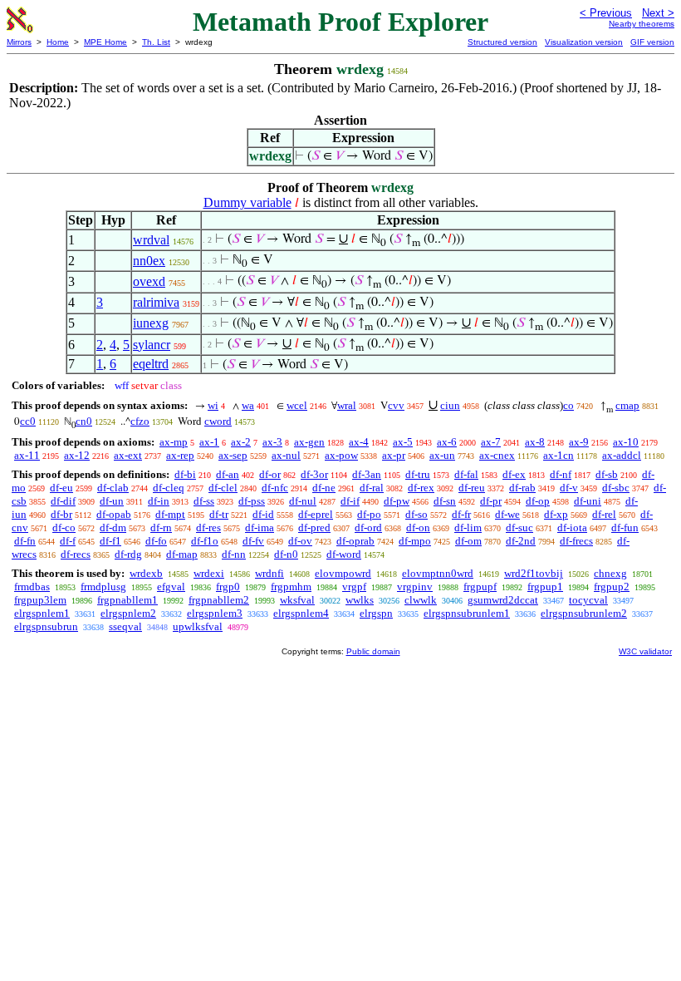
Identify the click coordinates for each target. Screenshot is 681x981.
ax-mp (173, 442)
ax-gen (309, 442)
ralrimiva (156, 302)
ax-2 (241, 442)
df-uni (587, 501)
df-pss (251, 501)
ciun (450, 405)
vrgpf (354, 586)
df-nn (234, 554)
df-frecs (576, 541)
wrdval (151, 240)
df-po (369, 514)
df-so (416, 514)
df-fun (625, 527)
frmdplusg (103, 586)
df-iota (572, 527)
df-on (418, 527)
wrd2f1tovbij (533, 573)
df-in (158, 501)
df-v (569, 487)
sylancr (151, 345)
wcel (297, 405)
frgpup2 (612, 586)
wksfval (297, 600)
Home (58, 42)
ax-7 (491, 442)
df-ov (300, 541)
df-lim (468, 527)
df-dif (63, 501)
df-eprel (315, 514)
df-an (227, 474)
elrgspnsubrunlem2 (584, 613)
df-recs (76, 554)
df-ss (204, 501)
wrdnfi (269, 573)
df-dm (113, 527)
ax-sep (232, 455)
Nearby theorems (641, 23)
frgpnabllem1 (127, 600)
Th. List (156, 42)
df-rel (604, 514)
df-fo (156, 541)
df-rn (161, 527)
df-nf (560, 474)
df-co (64, 527)
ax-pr (393, 455)
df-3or (314, 474)
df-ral (372, 487)
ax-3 (272, 442)
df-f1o (204, 541)
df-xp (556, 514)
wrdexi (209, 573)
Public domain (373, 651)
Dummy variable (247, 202)
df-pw (396, 501)
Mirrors (19, 42)
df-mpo (415, 541)
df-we (507, 514)
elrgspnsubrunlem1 (467, 613)
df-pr (491, 501)
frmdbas (32, 586)
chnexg (610, 573)
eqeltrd (151, 364)
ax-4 (359, 442)
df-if (350, 501)
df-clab (113, 487)
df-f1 (110, 541)
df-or (270, 474)
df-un (112, 501)
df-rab (522, 487)
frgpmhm (291, 586)
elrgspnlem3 (215, 613)
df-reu (471, 487)
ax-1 (209, 442)
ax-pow (341, 455)
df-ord (368, 527)
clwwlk (420, 600)
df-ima (259, 527)
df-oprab (355, 541)
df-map (182, 554)
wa (248, 405)
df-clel (223, 487)
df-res (208, 527)
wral (346, 405)
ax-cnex (497, 455)
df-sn (445, 501)
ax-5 (403, 442)
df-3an (366, 474)
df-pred (314, 527)
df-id (263, 514)
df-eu (61, 487)
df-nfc (275, 487)
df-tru (417, 474)
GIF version (652, 42)
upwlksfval (198, 626)
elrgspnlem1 (42, 613)
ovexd (149, 281)
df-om (468, 541)
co (568, 405)
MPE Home (105, 42)
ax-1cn (558, 455)
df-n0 (286, 554)
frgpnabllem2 (219, 600)
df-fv (253, 541)
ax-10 (626, 442)
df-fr (461, 514)
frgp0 (228, 586)
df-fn (25, 541)
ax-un (442, 455)
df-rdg (128, 554)
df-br (61, 514)
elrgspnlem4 (301, 613)
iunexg (151, 323)
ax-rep (180, 455)
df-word (343, 554)
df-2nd (521, 541)
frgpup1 (545, 586)
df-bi (185, 474)
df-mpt (170, 514)
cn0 (84, 421)
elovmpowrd (343, 573)
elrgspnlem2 (128, 613)
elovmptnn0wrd (437, 573)
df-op (538, 501)
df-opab (113, 514)
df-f (68, 541)
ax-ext (128, 455)
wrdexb (146, 573)
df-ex (514, 474)
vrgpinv (415, 586)
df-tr (218, 514)
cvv (396, 405)
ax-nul (286, 455)
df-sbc (616, 487)
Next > (658, 13)
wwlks (359, 600)
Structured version (502, 42)
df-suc (519, 527)
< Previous (606, 13)
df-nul (302, 501)
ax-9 (579, 442)
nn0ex (149, 261)
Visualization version (584, 42)
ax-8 (535, 442)
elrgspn (376, 613)
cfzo (139, 421)
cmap (627, 405)
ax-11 (27, 455)
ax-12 (77, 455)
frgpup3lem (40, 600)
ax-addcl (621, 455)
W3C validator (645, 651)
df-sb (606, 474)
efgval (171, 586)
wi (213, 405)
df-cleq (168, 487)
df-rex (421, 487)
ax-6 (447, 442)
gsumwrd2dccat (503, 600)
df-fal (466, 474)
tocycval (588, 600)
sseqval (125, 626)
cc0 (28, 421)
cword (218, 421)
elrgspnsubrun (46, 626)
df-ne (324, 487)
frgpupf (480, 586)
